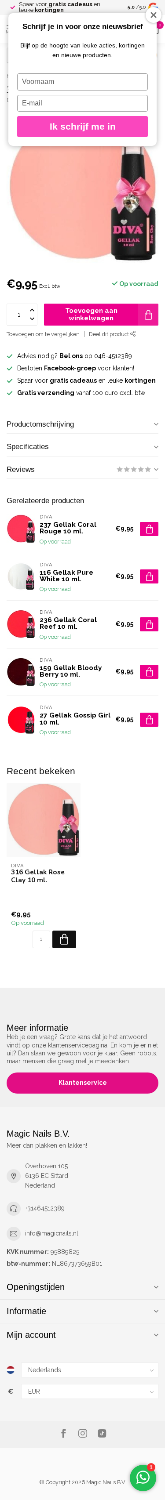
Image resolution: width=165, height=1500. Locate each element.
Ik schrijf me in (83, 126)
